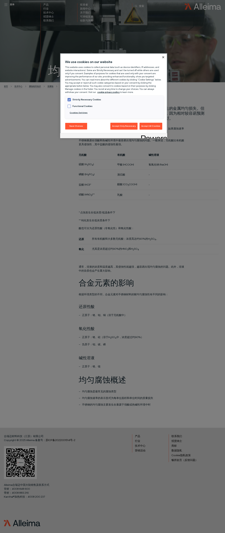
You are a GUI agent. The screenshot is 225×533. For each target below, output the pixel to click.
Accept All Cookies (150, 126)
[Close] (163, 57)
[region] (113, 95)
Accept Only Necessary (124, 126)
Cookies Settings (78, 113)
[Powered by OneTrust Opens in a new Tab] (153, 136)
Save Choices (76, 126)
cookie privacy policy (108, 92)
